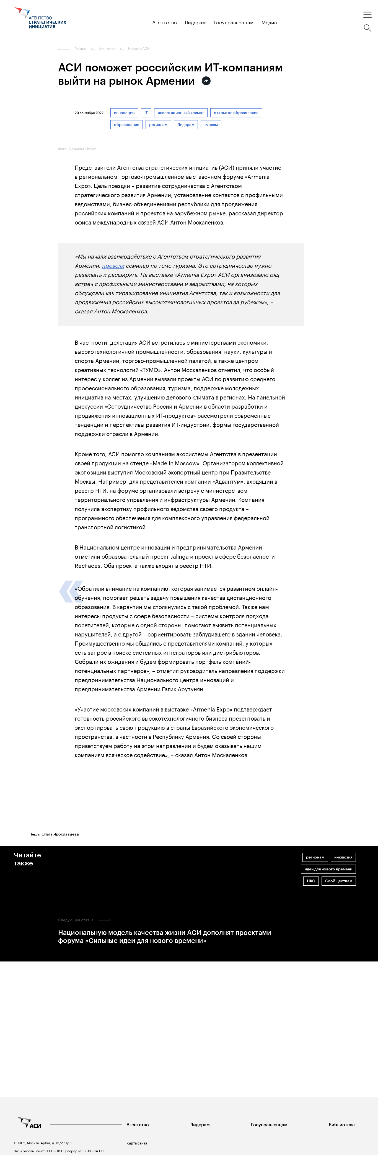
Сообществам (338, 881)
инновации (124, 112)
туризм (211, 124)
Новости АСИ (139, 48)
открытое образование (236, 112)
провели (113, 264)
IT (146, 112)
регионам (158, 124)
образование (126, 124)
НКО (311, 881)
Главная (80, 48)
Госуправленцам (269, 1124)
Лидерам (185, 124)
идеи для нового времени (328, 869)
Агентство (137, 1124)
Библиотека (342, 1124)
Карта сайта (136, 1143)
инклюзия (343, 857)
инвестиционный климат (181, 112)
